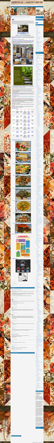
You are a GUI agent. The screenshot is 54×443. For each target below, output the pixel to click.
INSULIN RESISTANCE (38, 92)
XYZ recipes (37, 353)
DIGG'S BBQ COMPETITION (38, 79)
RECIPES (12, 6)
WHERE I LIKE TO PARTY (16, 6)
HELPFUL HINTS (37, 99)
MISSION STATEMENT (38, 235)
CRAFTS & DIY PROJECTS (38, 74)
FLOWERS (37, 83)
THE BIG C (37, 98)
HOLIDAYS (37, 106)
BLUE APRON (38, 302)
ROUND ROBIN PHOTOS (38, 200)
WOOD (36, 78)
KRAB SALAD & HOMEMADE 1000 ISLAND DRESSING (18, 140)
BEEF (37, 293)
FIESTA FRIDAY (37, 183)
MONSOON (38, 368)
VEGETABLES (37, 47)
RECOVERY (37, 355)
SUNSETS (37, 358)
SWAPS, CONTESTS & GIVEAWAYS (39, 362)
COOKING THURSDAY (38, 73)
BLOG (37, 301)
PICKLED (37, 288)
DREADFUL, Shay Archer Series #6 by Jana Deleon (25, 96)
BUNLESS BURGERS (39, 294)
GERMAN (37, 278)
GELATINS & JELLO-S (39, 273)
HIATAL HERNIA (37, 87)
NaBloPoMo (37, 192)
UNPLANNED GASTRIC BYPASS (40, 91)
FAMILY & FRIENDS (37, 80)
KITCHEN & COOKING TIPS (38, 103)
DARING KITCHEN (38, 179)
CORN (37, 349)
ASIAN (37, 248)
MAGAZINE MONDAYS (38, 187)
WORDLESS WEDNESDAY (39, 174)
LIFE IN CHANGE (38, 89)
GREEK (37, 280)
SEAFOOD (38, 298)
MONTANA (37, 375)
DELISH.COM (38, 307)
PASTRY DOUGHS (38, 275)
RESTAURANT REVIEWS (38, 356)
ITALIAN (37, 282)
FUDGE (37, 272)
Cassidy (14, 346)
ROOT (37, 351)
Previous (13, 285)
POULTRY (38, 297)
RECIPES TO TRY (37, 354)
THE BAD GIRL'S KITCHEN (38, 237)
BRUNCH (37, 252)
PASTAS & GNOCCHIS (38, 287)
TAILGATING (38, 246)
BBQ (36, 249)
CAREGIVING (37, 85)
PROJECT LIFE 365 (37, 242)
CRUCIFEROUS (38, 350)
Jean (13, 322)
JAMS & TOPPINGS (38, 283)
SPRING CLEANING (37, 360)
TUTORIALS (32, 6)
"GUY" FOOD (38, 247)
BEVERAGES (37, 251)
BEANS (37, 348)
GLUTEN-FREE (37, 279)
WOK (36, 352)
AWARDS (37, 232)
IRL (36, 81)
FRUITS (37, 277)
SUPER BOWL (37, 361)
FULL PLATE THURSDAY (38, 185)
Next (33, 285)
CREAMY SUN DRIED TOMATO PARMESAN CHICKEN (18, 223)
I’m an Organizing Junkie (22, 35)
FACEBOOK (38, 308)
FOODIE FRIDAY (37, 184)
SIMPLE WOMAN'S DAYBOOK (39, 205)
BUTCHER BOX (38, 304)
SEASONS (37, 357)
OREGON (37, 376)
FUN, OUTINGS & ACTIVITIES (39, 370)
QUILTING (37, 76)
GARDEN (36, 82)
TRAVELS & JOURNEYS (27, 6)
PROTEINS (37, 292)
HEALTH (36, 84)
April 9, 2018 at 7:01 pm (14, 312)
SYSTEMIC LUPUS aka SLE (38, 97)
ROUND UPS (37, 201)
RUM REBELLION (38, 374)
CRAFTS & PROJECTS (22, 6)
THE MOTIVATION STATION (38, 238)
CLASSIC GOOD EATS (39, 195)
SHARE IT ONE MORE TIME (38, 203)
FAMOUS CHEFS (38, 309)
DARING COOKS (38, 181)
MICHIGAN (37, 372)
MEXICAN (37, 285)
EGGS (37, 253)
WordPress (37, 442)
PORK (37, 296)
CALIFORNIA (37, 367)
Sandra (14, 299)
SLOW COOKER (37, 44)
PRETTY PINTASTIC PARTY (38, 198)
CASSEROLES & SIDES (38, 256)
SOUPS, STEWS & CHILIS (38, 45)
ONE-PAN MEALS (37, 239)
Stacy (14, 314)
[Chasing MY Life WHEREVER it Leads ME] (27, 2)
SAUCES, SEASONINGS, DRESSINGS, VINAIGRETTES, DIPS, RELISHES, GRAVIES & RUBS (39, 339)
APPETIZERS (37, 244)
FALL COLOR (38, 373)
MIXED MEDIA (37, 75)
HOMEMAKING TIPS (38, 102)
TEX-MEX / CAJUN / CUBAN (39, 46)
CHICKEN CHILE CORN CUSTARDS (16, 200)
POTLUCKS (37, 290)
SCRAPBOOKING (37, 77)
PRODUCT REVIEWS (38, 241)
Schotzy (14, 328)
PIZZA (37, 289)
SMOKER (38, 250)
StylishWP (42, 442)
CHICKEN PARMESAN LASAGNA (16, 212)
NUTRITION (37, 95)
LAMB (37, 295)
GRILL (36, 281)
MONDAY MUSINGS (38, 191)
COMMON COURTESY (38, 177)
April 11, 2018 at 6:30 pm (14, 297)
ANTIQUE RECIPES (38, 300)
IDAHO (37, 371)
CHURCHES (37, 72)
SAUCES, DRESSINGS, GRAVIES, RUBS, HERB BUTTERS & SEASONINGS (39, 43)
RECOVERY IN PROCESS (39, 90)
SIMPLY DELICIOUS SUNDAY (39, 197)
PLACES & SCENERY (38, 380)
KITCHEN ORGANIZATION (38, 104)
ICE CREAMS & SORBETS (39, 274)
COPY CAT (38, 306)
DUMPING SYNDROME (39, 88)
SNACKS (38, 245)
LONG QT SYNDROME (38, 93)
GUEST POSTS (37, 234)
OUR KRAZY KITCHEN (39, 196)
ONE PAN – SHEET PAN (38, 286)
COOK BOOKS (38, 305)
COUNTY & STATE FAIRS (38, 369)
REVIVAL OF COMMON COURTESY (39, 199)
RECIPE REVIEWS (38, 299)
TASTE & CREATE (37, 363)
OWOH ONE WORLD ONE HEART (39, 240)
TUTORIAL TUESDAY (39, 172)
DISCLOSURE (37, 233)
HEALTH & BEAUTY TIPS (38, 101)
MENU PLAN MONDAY (38, 190)
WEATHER (37, 359)
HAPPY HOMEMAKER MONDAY (39, 186)
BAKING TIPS (37, 100)
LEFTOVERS (37, 284)
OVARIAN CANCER (38, 96)
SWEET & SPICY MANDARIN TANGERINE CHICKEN (18, 163)
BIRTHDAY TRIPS (38, 366)
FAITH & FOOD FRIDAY (38, 182)
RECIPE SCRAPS (38, 188)
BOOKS (37, 303)
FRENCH (37, 276)
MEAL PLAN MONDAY (38, 189)
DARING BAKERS (38, 180)
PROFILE (37, 236)
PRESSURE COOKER (38, 291)
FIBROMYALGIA (37, 86)
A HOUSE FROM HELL (38, 54)
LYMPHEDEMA (37, 94)
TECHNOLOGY (37, 364)
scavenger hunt (37, 202)
